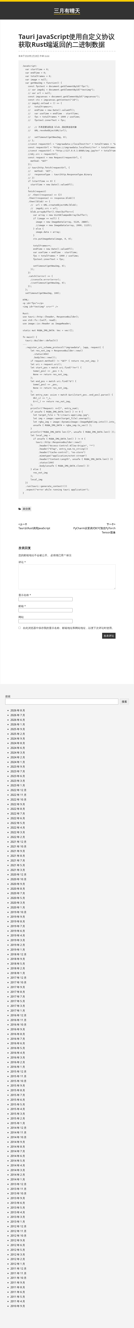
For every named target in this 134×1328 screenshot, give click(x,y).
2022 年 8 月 (17, 809)
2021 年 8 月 (17, 856)
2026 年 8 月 (17, 710)
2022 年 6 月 (17, 818)
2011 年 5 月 (17, 1297)
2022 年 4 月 (17, 827)
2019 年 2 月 (17, 945)
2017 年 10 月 (18, 982)
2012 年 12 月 (18, 1226)
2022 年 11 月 (18, 795)
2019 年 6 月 (17, 931)
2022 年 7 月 (17, 813)
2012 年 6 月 (17, 1245)
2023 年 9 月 (17, 766)
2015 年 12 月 (18, 1071)
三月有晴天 (67, 10)
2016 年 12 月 (18, 1015)
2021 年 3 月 (17, 870)
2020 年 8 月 (17, 888)
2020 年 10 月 (18, 879)
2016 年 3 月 (17, 1057)
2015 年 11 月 (18, 1076)
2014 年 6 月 (17, 1156)
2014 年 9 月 (17, 1142)
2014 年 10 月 (18, 1137)
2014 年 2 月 (17, 1174)
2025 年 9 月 (17, 729)
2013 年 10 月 (18, 1193)
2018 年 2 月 (17, 968)
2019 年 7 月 (17, 926)
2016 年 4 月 (17, 1053)
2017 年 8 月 (17, 992)
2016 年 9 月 (17, 1029)
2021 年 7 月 (17, 860)
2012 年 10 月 (18, 1235)
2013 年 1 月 (17, 1221)
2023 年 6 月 (17, 776)
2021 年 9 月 (17, 851)
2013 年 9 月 (17, 1198)
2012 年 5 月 (17, 1250)
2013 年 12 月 (18, 1184)
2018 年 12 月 (18, 954)
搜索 (7, 696)
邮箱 (22, 606)
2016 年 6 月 (17, 1043)
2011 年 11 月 (18, 1273)
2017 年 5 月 (17, 1001)
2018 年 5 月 (17, 963)
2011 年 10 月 (18, 1278)
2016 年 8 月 (17, 1034)
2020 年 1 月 (17, 907)
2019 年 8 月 (17, 921)
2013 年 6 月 (17, 1203)
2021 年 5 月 (17, 865)
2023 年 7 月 (17, 771)
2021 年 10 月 (18, 846)
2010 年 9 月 (17, 1306)
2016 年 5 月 (17, 1048)
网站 (21, 617)
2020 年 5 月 (17, 898)
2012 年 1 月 (17, 1264)
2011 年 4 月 (17, 1301)
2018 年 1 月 (17, 973)
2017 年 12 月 (18, 977)
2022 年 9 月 (17, 804)
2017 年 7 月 (17, 996)
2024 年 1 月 (17, 762)
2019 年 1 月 (17, 949)
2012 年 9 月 (17, 1240)
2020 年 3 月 (17, 902)
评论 (22, 562)
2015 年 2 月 (17, 1118)
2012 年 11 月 (18, 1231)
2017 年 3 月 (17, 1006)
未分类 (27, 509)
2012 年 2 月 (17, 1259)
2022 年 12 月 (18, 790)
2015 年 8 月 (17, 1090)
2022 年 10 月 (18, 799)
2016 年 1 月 (17, 1067)
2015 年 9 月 (17, 1085)
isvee (46, 55)
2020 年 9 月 (17, 884)
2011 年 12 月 (18, 1268)
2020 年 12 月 (18, 874)
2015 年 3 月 (17, 1113)
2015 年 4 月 (17, 1109)
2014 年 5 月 (17, 1160)
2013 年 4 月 (17, 1212)
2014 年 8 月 (17, 1146)
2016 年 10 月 (18, 1024)
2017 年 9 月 (17, 987)
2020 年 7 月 (17, 893)
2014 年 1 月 (17, 1179)
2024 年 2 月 (17, 757)
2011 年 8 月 (17, 1287)
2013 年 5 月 (17, 1207)
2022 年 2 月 (17, 837)
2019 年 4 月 (17, 935)
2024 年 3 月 (17, 752)
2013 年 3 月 (17, 1217)
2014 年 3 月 (17, 1170)
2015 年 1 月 (17, 1123)
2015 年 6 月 (17, 1099)
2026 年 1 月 (17, 724)
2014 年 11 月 (18, 1132)
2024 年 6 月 (17, 748)
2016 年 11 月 (18, 1020)
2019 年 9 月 (17, 916)
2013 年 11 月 (18, 1189)
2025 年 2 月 (17, 734)
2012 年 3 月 (17, 1254)
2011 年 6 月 (17, 1292)
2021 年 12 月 (18, 842)
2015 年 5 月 (17, 1104)
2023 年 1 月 (17, 785)
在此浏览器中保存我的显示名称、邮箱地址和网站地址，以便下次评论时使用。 (68, 628)
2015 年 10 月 (18, 1081)
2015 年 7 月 (17, 1095)
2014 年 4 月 (17, 1165)
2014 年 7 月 (17, 1151)
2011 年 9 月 (17, 1282)
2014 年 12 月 (18, 1128)
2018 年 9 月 (17, 959)
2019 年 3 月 (17, 940)
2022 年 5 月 (17, 823)
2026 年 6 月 (17, 720)
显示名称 (24, 595)
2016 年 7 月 (17, 1039)
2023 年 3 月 (17, 781)
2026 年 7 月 (17, 715)
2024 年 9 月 (17, 738)
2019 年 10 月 (18, 912)
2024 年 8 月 (17, 743)
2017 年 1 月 (17, 1010)
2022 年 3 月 (17, 832)
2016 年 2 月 (17, 1062)
